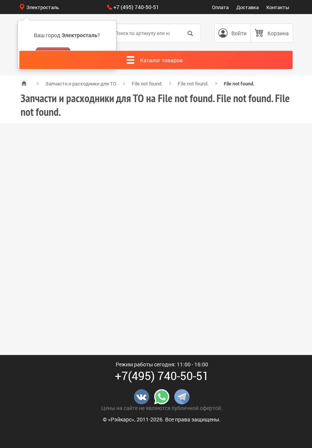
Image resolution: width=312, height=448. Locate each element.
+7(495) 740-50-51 (162, 375)
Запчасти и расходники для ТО (80, 83)
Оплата (220, 7)
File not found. (147, 83)
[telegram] (181, 396)
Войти (239, 33)
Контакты (277, 7)
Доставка (247, 7)
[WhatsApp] (161, 396)
